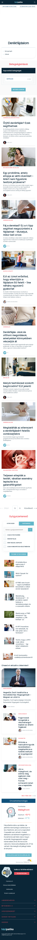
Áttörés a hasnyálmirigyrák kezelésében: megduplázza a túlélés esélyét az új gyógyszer (26, 748)
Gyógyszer (10, 523)
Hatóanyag (26, 523)
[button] (18, 900)
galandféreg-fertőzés (10, 470)
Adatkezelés (9, 889)
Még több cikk (26, 795)
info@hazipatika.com (7, 935)
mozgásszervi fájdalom (11, 167)
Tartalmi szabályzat (9, 893)
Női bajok (6, 377)
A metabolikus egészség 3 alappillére (21, 564)
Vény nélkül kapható (14, 542)
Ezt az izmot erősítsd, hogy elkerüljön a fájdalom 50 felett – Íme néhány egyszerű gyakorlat (17, 282)
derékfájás (6, 327)
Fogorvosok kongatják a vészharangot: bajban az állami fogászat (25, 722)
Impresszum (9, 881)
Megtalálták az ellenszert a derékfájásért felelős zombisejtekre (18, 430)
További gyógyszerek (18, 554)
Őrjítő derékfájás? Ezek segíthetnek (16, 124)
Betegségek (8, 51)
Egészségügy (7, 688)
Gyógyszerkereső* (8, 911)
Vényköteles (11, 539)
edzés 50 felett (8, 271)
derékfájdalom (8, 220)
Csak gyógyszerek (13, 535)
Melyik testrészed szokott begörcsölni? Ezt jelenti (18, 384)
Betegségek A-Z (7, 906)
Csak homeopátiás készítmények (18, 546)
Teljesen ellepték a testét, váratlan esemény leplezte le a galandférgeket (17, 480)
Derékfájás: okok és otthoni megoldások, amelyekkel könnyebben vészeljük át (17, 336)
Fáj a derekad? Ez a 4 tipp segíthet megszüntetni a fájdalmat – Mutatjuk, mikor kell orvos (18, 230)
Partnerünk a (19, 862)
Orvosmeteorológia (9, 6)
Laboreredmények (8, 900)
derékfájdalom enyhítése (11, 117)
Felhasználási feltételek (9, 885)
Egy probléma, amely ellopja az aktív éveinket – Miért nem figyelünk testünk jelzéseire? (18, 177)
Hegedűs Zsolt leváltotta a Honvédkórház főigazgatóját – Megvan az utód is (17, 694)
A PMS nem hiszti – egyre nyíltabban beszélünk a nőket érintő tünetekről (23, 586)
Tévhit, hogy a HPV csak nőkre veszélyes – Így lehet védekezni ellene (23, 644)
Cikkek (6, 54)
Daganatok (21, 738)
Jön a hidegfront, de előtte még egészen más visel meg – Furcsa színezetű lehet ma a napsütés (25, 777)
